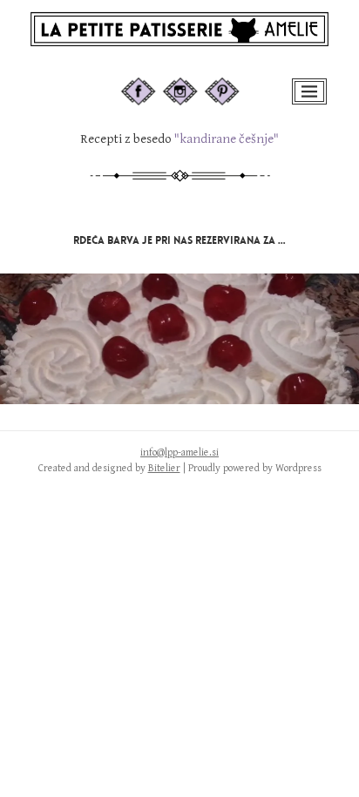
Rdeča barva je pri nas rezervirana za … (179, 240)
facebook (152, 85)
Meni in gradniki (311, 103)
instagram (196, 85)
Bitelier (164, 468)
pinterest (234, 85)
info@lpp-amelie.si (179, 452)
